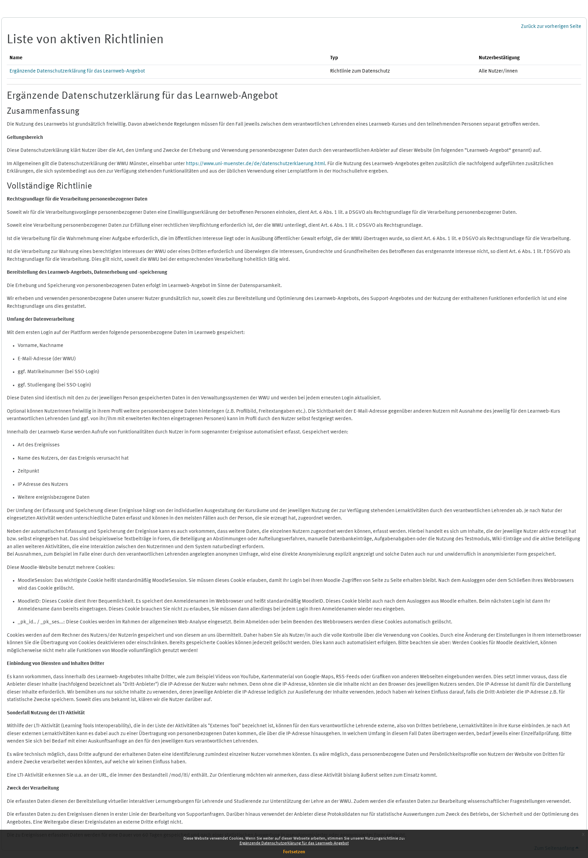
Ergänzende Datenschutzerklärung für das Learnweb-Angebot (294, 843)
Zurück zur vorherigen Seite (551, 26)
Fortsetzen (294, 851)
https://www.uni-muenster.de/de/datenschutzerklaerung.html (255, 163)
